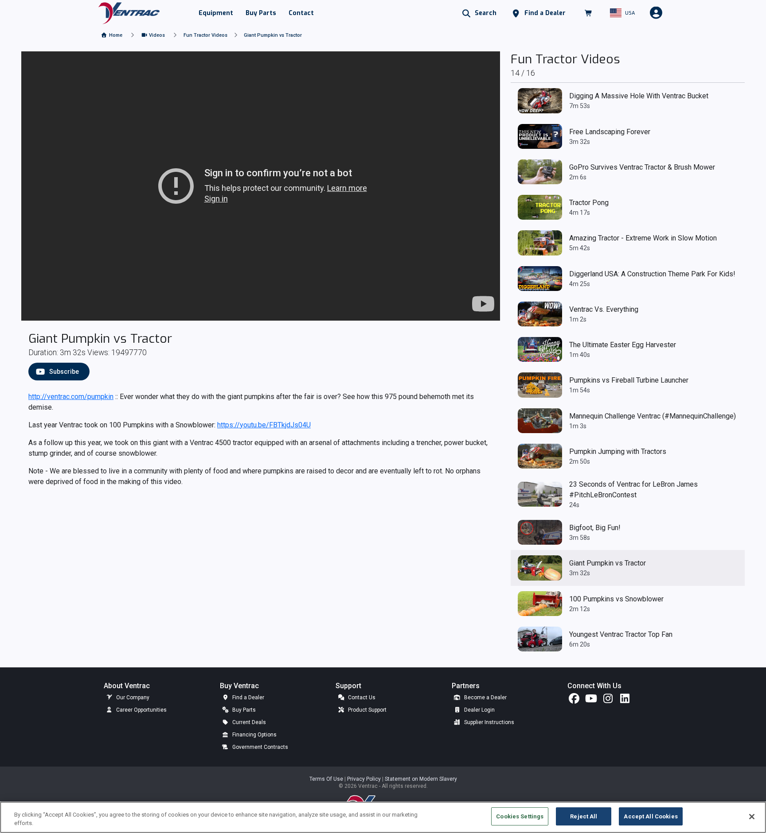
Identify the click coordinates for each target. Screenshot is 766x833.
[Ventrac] (129, 12)
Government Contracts (259, 747)
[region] (383, 817)
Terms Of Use (326, 779)
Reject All (583, 816)
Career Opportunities (141, 710)
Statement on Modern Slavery (421, 779)
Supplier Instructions (488, 722)
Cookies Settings (519, 816)
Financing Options (254, 735)
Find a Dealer (247, 697)
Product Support (367, 710)
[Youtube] (591, 700)
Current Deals (248, 722)
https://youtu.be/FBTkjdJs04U (264, 425)
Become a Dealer (485, 697)
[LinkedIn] (624, 700)
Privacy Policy (364, 779)
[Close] (752, 816)
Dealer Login (479, 710)
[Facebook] (574, 700)
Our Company (132, 697)
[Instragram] (607, 700)
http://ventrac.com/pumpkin (70, 396)
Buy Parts (243, 710)
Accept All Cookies (650, 816)
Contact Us (361, 697)
